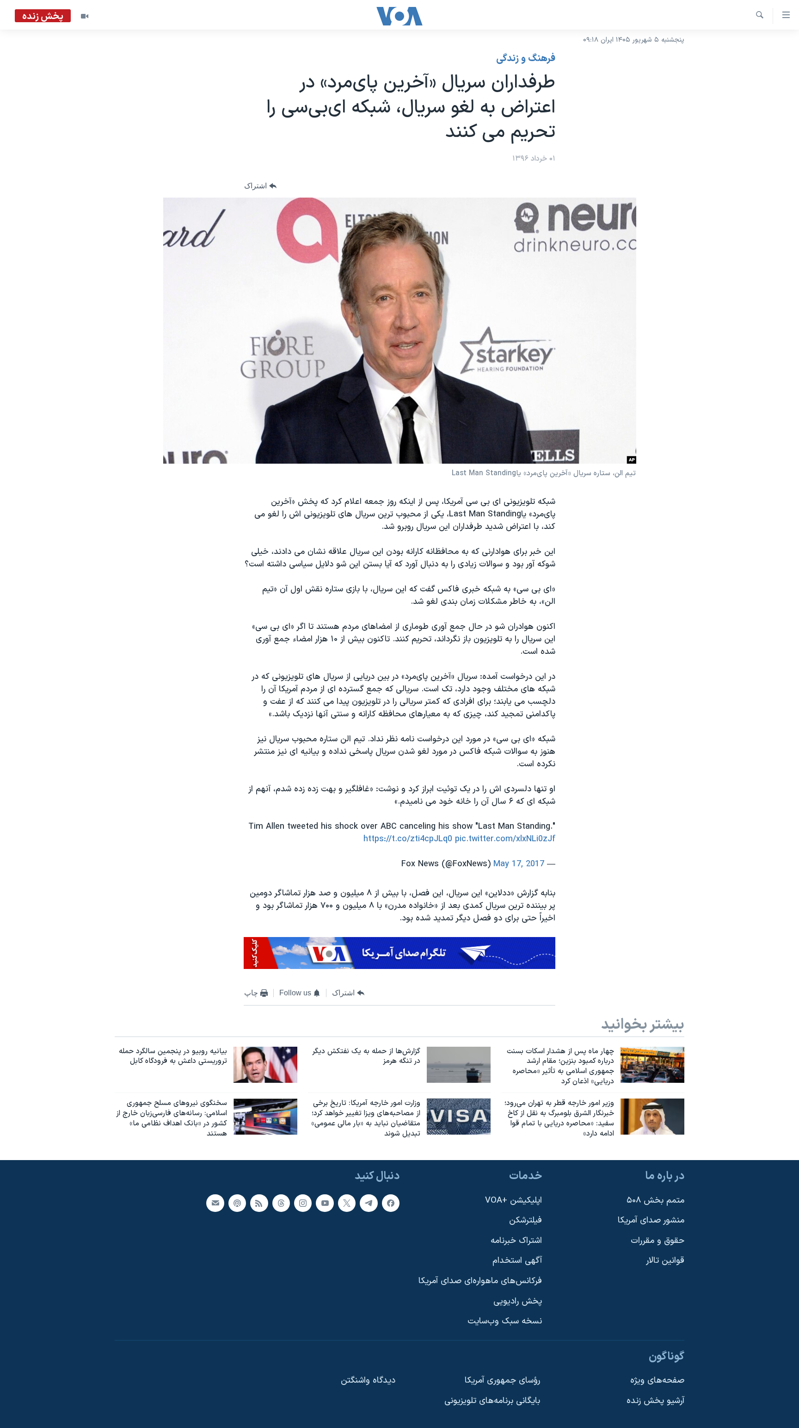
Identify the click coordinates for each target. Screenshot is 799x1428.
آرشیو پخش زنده (655, 1401)
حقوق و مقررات (657, 1241)
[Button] (260, 186)
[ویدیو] (84, 16)
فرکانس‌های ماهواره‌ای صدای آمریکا (480, 1281)
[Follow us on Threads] (281, 1203)
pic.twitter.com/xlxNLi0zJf (505, 839)
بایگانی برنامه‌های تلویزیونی (492, 1401)
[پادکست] (237, 1203)
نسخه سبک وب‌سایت (504, 1322)
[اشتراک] (215, 1203)
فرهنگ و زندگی (525, 58)
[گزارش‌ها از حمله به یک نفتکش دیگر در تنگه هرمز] (459, 1065)
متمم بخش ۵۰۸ (655, 1200)
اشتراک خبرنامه (516, 1241)
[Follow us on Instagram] (303, 1203)
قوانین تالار (665, 1261)
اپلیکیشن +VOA (513, 1200)
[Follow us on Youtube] (324, 1203)
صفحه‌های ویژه (657, 1381)
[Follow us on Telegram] (368, 1203)
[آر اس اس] (259, 1203)
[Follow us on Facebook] (391, 1203)
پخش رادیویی (517, 1301)
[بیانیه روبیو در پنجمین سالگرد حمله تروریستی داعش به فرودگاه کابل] (265, 1065)
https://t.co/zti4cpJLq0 (407, 839)
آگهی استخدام (517, 1261)
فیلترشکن (525, 1221)
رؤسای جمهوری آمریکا (502, 1381)
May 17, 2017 (518, 864)
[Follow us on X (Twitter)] (347, 1203)
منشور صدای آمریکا (651, 1221)
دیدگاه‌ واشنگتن (368, 1381)
